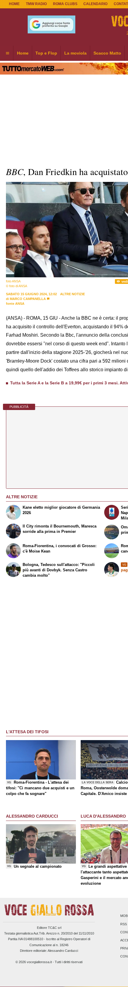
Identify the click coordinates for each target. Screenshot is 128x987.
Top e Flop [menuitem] (46, 53)
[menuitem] (7, 53)
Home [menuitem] (23, 53)
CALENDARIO (95, 4)
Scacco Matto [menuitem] (107, 53)
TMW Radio (36, 4)
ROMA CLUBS (65, 4)
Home (14, 4)
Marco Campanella (28, 299)
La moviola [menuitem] (75, 53)
